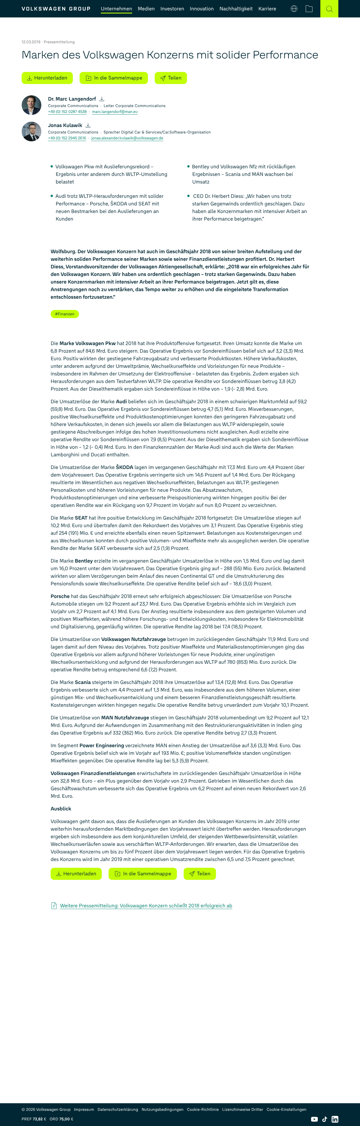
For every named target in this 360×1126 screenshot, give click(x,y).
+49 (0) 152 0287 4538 (67, 111)
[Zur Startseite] (56, 8)
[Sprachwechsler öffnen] (294, 8)
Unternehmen (116, 9)
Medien (146, 9)
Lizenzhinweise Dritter (242, 1109)
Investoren (172, 9)
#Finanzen (65, 314)
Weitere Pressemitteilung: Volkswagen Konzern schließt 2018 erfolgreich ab (146, 906)
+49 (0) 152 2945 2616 (67, 138)
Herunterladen (50, 78)
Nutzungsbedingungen (162, 1109)
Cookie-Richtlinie (203, 1109)
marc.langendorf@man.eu (115, 111)
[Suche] (329, 8)
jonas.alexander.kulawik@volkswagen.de (127, 138)
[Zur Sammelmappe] (309, 8)
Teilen (174, 78)
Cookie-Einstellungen (286, 1109)
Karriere (267, 9)
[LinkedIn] (335, 1119)
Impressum (84, 1109)
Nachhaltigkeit (236, 9)
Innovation (202, 9)
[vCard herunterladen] (101, 99)
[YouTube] (314, 1119)
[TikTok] (324, 1119)
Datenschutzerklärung (118, 1109)
